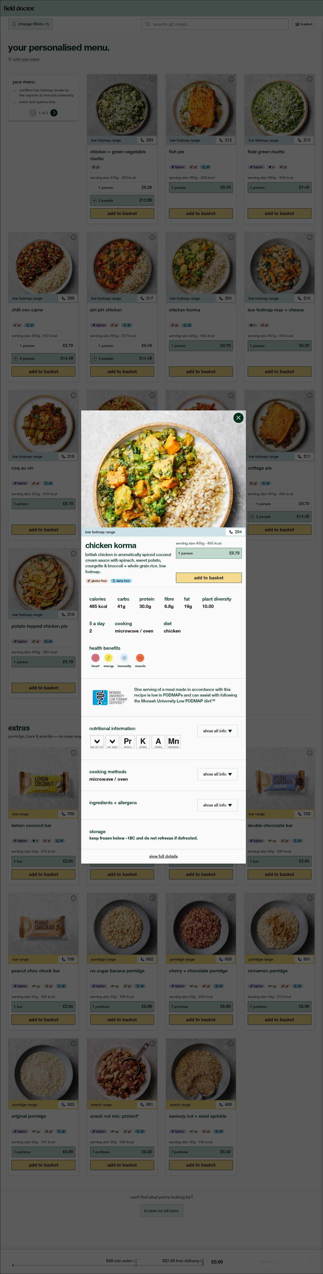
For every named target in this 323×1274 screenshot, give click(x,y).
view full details (163, 856)
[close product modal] (238, 412)
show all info (214, 730)
